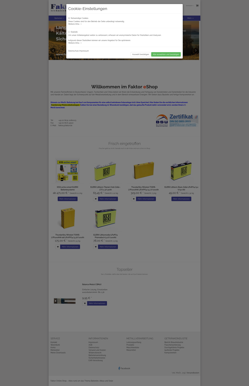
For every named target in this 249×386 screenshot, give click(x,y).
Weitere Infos (74, 24)
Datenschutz (73, 51)
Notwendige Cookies (79, 18)
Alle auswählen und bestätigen (166, 54)
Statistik (74, 32)
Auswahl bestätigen (140, 54)
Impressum (84, 51)
